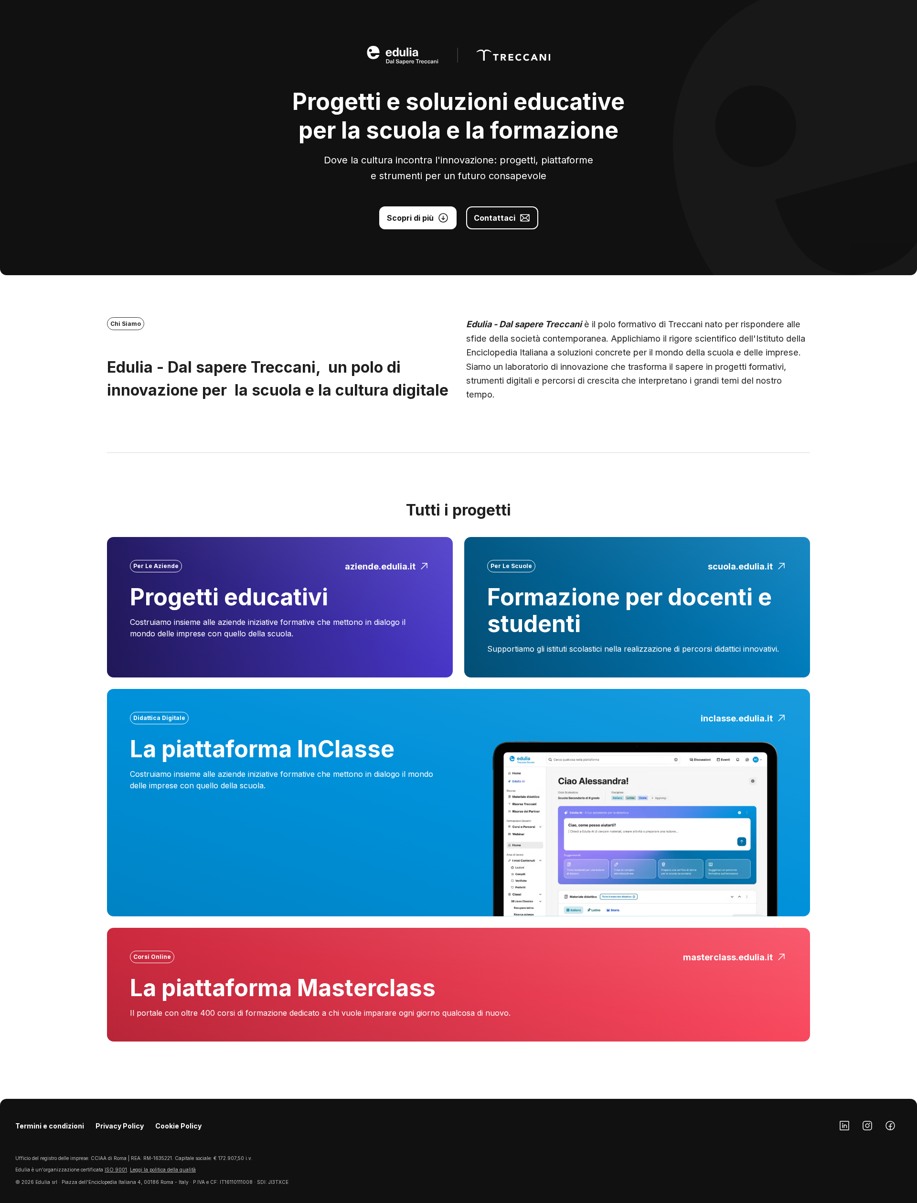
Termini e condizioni (49, 1126)
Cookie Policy (178, 1126)
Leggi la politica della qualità (163, 1169)
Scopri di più (410, 218)
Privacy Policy (120, 1126)
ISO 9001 (116, 1169)
